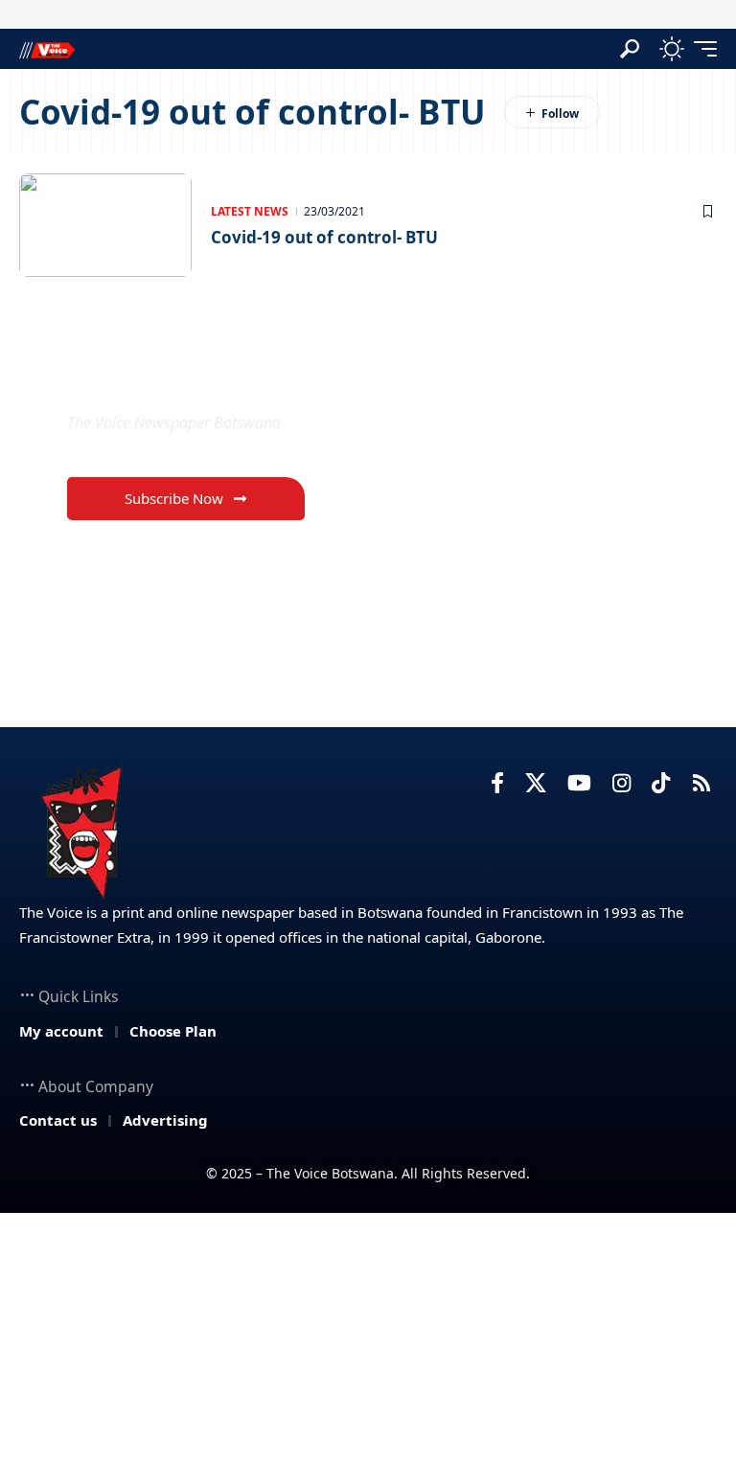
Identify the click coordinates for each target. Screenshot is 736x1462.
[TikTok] (661, 783)
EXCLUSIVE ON (168, 377)
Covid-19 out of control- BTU (324, 237)
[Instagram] (621, 783)
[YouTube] (579, 783)
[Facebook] (497, 783)
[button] (629, 48)
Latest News (249, 211)
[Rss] (701, 783)
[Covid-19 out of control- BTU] (105, 225)
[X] (535, 783)
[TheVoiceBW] (47, 48)
